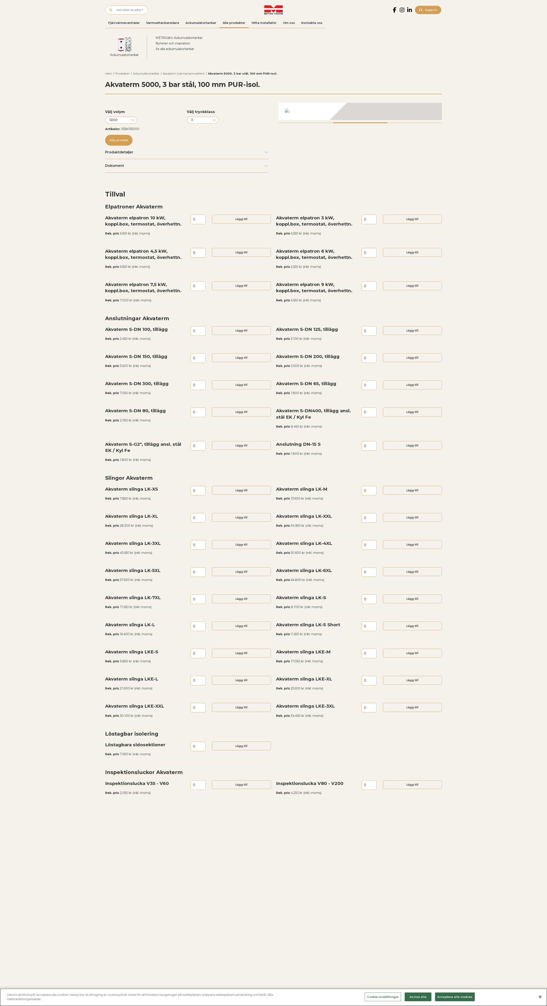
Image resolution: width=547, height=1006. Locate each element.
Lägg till (241, 219)
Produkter (122, 73)
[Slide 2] (360, 122)
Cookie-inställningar (383, 997)
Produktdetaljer (119, 152)
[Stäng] (540, 997)
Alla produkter (234, 23)
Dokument (114, 166)
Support (430, 10)
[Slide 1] (306, 122)
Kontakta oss (311, 23)
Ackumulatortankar (200, 23)
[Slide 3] (414, 122)
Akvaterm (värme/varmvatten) (183, 73)
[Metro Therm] (273, 10)
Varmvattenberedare (162, 23)
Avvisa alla (418, 997)
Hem (108, 73)
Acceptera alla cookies (454, 997)
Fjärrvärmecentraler (124, 23)
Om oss (289, 23)
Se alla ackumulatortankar (175, 49)
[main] (273, 997)
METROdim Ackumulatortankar (179, 38)
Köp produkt (119, 140)
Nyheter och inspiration (173, 43)
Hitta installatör (264, 23)
